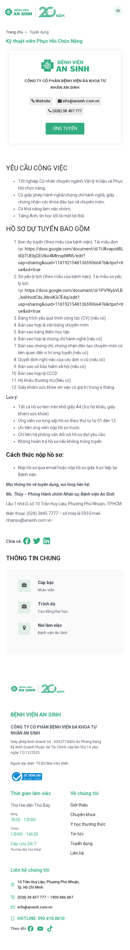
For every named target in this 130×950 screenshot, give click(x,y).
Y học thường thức (88, 824)
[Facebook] (30, 928)
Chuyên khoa (82, 814)
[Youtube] (40, 928)
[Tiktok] (50, 928)
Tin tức (77, 833)
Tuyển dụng (81, 843)
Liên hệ (77, 853)
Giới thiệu (79, 805)
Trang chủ (14, 32)
